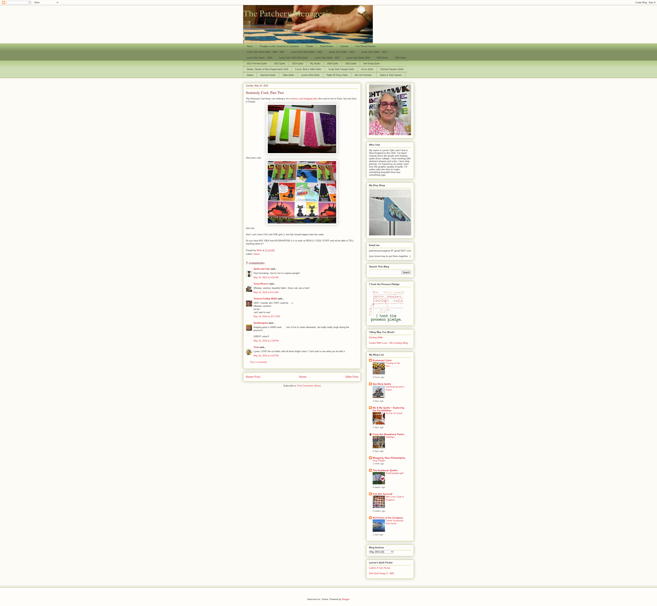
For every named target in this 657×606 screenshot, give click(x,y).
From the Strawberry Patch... (389, 434)
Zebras (250, 75)
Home (250, 46)
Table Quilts (288, 75)
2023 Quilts (297, 63)
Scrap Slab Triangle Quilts (341, 69)
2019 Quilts (382, 57)
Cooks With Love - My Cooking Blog (388, 342)
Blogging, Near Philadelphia (389, 457)
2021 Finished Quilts (257, 63)
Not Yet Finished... (364, 75)
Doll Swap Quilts (371, 63)
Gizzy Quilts (367, 69)
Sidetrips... (391, 437)
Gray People (379, 460)
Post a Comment (258, 362)
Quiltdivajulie (261, 323)
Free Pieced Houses (365, 46)
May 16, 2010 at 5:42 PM (266, 355)
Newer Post (253, 376)
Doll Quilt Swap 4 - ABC (381, 573)
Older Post (351, 376)
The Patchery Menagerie (287, 13)
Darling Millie (376, 337)
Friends (309, 46)
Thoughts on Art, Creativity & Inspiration (279, 46)
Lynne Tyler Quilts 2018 (358, 57)
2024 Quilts (332, 63)
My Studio (315, 63)
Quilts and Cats (262, 269)
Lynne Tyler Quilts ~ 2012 (342, 52)
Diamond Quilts (268, 75)
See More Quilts (382, 384)
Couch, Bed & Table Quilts (308, 69)
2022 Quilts (279, 63)
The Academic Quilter (385, 470)
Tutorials (344, 46)
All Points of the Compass (388, 517)
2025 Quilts (351, 63)
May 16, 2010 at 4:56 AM (266, 277)
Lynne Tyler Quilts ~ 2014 (259, 57)
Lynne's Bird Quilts (310, 75)
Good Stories (326, 46)
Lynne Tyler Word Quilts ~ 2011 (306, 52)
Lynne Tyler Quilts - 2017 (327, 57)
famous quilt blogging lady (304, 98)
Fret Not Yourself (382, 494)
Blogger (345, 599)
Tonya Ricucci (261, 283)
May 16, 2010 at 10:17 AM (267, 316)
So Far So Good (394, 413)
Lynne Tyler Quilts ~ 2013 (374, 52)
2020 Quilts (400, 57)
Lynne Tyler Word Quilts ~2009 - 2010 (265, 52)
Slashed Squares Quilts (392, 69)
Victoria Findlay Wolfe (265, 298)
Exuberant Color (382, 360)
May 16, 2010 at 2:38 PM (266, 340)
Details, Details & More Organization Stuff (267, 69)
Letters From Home (379, 567)
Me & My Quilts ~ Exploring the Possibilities (388, 409)
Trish (256, 347)
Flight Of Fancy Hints (337, 75)
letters (257, 254)
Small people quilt (394, 473)
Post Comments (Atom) (309, 385)
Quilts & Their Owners (391, 75)
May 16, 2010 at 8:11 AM (266, 292)
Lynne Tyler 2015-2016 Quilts (293, 57)
